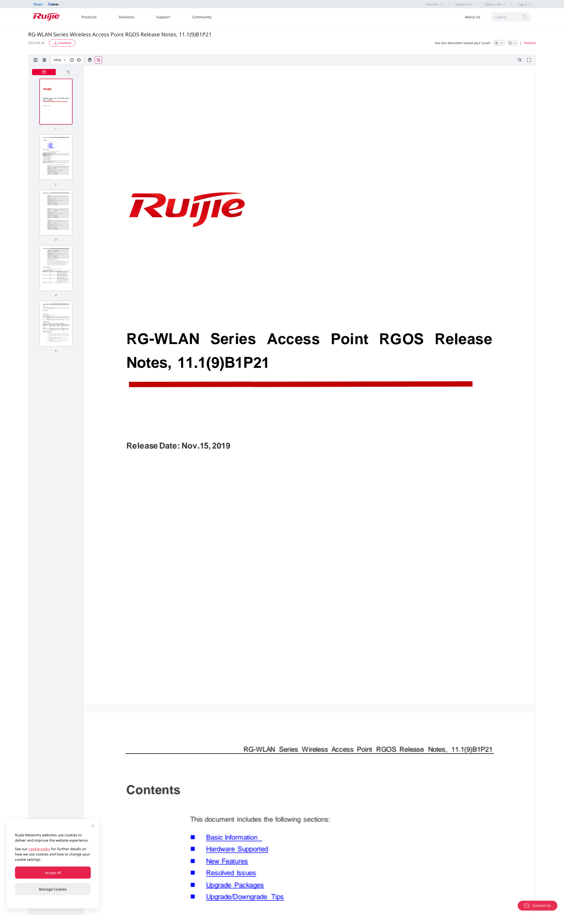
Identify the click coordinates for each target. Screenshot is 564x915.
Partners (432, 4)
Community (202, 17)
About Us (472, 17)
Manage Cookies (53, 889)
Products (89, 17)
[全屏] (529, 59)
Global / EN (493, 4)
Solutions (126, 17)
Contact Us (463, 4)
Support (163, 17)
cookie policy (39, 848)
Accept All (53, 872)
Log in (522, 4)
